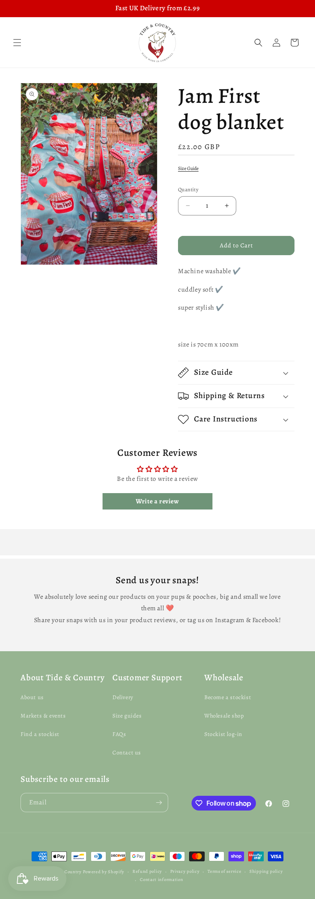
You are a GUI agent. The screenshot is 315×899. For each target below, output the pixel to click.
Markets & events (43, 716)
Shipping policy (266, 871)
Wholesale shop (224, 716)
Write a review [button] (157, 501)
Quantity (188, 189)
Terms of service (224, 871)
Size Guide (188, 168)
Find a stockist (40, 734)
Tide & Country (65, 872)
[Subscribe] (159, 802)
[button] (17, 43)
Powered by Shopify (104, 872)
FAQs (119, 734)
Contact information (161, 879)
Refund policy (147, 871)
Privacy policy (185, 871)
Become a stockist (227, 697)
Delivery (122, 697)
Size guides (127, 716)
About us (32, 697)
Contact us (126, 752)
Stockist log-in (223, 734)
